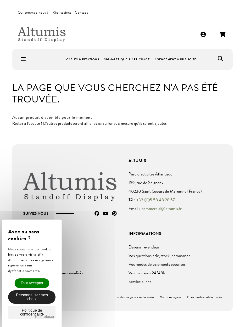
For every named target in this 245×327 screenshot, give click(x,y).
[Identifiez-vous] (203, 35)
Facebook (97, 213)
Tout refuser (44, 317)
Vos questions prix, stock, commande (159, 255)
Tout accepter (32, 283)
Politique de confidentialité (204, 297)
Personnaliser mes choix (32, 297)
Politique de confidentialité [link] (32, 312)
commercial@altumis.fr (161, 208)
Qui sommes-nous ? (33, 12)
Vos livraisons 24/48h (146, 273)
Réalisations (61, 12)
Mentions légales (170, 297)
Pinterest (114, 213)
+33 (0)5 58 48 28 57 (155, 200)
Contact (81, 12)
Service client (139, 281)
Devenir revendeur (143, 247)
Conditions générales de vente (134, 297)
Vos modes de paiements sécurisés (156, 264)
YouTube (105, 213)
